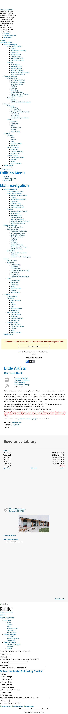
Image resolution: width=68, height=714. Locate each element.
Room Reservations (17, 84)
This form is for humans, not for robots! (15, 698)
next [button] (61, 468)
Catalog (13, 48)
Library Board (7, 695)
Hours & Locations (6, 10)
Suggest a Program (17, 92)
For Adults (14, 86)
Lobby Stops (15, 124)
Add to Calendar (19, 382)
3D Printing (14, 108)
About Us (7, 133)
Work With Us (15, 145)
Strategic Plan (15, 153)
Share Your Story (16, 163)
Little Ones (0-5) (16, 422)
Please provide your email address (13, 668)
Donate (13, 161)
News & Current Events (18, 74)
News (12, 137)
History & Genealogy (17, 70)
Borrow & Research (10, 44)
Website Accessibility (7, 618)
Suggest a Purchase (17, 58)
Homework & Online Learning (20, 72)
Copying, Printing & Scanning (20, 112)
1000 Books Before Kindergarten (21, 102)
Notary (13, 125)
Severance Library (21, 385)
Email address (5, 654)
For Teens (14, 88)
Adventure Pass (16, 54)
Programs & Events (10, 76)
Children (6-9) (7, 679)
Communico (45, 709)
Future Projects (12, 632)
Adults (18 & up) (8, 687)
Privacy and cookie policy (26, 709)
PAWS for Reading (16, 96)
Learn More (10, 135)
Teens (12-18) (7, 684)
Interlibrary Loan (16, 56)
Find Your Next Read (17, 60)
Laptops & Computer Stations (20, 118)
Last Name (4, 665)
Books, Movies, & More (14, 46)
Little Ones (14, 100)
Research (10, 62)
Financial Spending (17, 151)
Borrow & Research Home (15, 191)
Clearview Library (6, 42)
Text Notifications (16, 110)
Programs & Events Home (15, 227)
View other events (34, 346)
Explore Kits (14, 52)
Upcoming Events (12, 78)
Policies (13, 139)
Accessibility (37, 709)
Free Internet (15, 114)
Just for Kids (11, 98)
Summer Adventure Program (19, 94)
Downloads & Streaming (18, 50)
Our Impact (14, 149)
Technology (10, 106)
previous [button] (7, 468)
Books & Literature (16, 66)
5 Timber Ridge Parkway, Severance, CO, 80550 (17, 510)
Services (6, 104)
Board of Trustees (16, 143)
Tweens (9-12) (7, 682)
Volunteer (14, 159)
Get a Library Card (10, 35)
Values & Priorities (13, 147)
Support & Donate (12, 155)
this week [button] (34, 468)
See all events (60, 599)
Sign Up (3, 657)
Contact (6, 33)
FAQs (12, 141)
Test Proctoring (15, 131)
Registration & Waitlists (18, 82)
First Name (4, 662)
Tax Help (13, 129)
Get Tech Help (15, 116)
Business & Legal (16, 68)
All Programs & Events (18, 80)
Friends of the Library (17, 157)
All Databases (15, 64)
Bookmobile (14, 121)
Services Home (12, 261)
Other (9, 120)
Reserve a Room (16, 128)
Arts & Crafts (16, 425)
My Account (8, 37)
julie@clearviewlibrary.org (27, 419)
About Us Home (12, 296)
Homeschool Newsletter (11, 690)
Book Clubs (14, 90)
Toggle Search (8, 165)
